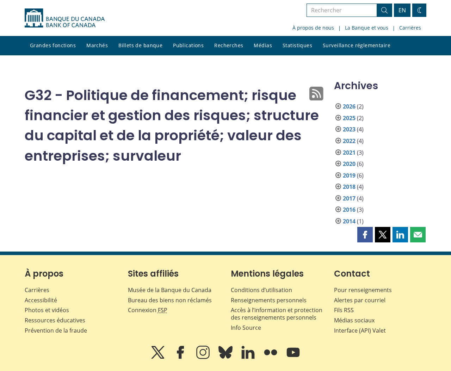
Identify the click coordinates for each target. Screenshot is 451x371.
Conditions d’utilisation (261, 290)
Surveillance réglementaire (356, 45)
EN (402, 10)
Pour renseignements (363, 290)
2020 (349, 164)
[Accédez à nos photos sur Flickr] (271, 357)
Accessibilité (41, 300)
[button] (365, 234)
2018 (349, 187)
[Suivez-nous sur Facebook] (181, 357)
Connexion (147, 310)
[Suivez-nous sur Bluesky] (226, 357)
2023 (349, 129)
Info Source (246, 328)
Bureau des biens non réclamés (170, 300)
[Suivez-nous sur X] (158, 357)
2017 (349, 198)
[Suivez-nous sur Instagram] (203, 357)
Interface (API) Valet (360, 330)
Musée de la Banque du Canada (169, 290)
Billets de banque (140, 45)
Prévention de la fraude (56, 330)
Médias (263, 45)
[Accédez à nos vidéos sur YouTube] (293, 357)
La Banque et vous (366, 27)
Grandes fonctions (53, 45)
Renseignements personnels (269, 300)
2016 (349, 210)
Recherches (228, 45)
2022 (349, 141)
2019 (349, 175)
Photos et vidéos (47, 310)
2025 (349, 118)
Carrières (410, 27)
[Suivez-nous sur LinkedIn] (248, 357)
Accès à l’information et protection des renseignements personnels (276, 313)
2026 (349, 106)
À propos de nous (313, 27)
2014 (349, 221)
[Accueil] (65, 17)
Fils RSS (344, 310)
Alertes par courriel (359, 300)
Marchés (97, 45)
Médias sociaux (354, 320)
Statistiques (297, 45)
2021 (349, 152)
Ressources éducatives (55, 320)
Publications (188, 45)
